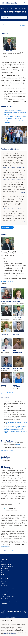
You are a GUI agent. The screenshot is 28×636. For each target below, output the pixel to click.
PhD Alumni (4, 603)
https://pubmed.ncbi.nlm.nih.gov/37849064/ (14, 192)
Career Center (20, 444)
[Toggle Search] (21, 3)
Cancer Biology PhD (6, 564)
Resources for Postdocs (7, 450)
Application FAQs (5, 570)
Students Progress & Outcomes (9, 601)
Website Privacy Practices (9, 633)
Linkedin (3, 574)
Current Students (5, 599)
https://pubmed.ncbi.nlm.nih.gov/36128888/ (14, 221)
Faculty (4, 24)
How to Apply (4, 568)
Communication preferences (8, 617)
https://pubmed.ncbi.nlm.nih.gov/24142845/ (14, 167)
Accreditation (4, 585)
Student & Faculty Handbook (8, 588)
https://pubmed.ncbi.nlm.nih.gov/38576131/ (14, 208)
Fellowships (4, 573)
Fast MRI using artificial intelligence (13, 110)
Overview (3, 562)
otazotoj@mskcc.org (7, 281)
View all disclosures (6, 550)
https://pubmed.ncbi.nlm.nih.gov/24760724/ (14, 179)
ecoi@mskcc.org (5, 546)
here (21, 541)
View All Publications (7, 227)
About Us (3, 581)
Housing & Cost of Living (7, 596)
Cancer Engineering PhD (7, 566)
